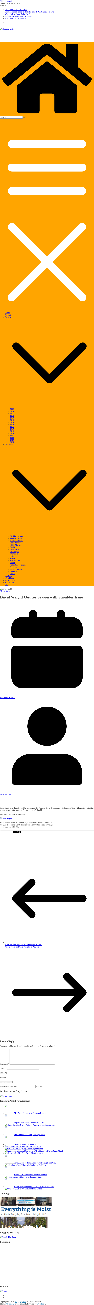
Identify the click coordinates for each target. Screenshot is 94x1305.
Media (12, 558)
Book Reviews (15, 543)
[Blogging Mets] (47, 115)
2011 (12, 413)
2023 (12, 440)
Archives (8, 317)
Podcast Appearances (18, 565)
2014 (12, 420)
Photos (12, 563)
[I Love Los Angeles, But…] (23, 1228)
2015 (12, 422)
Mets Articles (15, 560)
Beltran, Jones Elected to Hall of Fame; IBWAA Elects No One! (29, 12)
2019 (12, 431)
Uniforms (13, 571)
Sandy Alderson (16, 538)
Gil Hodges (14, 552)
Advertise (8, 315)
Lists (11, 556)
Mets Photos (9, 578)
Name (3, 1068)
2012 (12, 416)
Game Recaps (15, 549)
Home (7, 313)
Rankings (13, 567)
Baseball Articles (16, 541)
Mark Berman (5, 794)
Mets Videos (10, 580)
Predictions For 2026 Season (16, 10)
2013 (12, 418)
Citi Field (13, 547)
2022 (12, 438)
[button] (49, 407)
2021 (12, 435)
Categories (9, 444)
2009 (12, 409)
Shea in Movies (16, 569)
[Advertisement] (44, 35)
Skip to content (6, 1)
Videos (12, 574)
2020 (12, 433)
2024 (12, 442)
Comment (4, 1064)
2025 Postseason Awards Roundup (18, 16)
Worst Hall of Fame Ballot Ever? (17, 14)
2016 (12, 424)
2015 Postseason (16, 536)
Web (6, 585)
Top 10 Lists (10, 582)
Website (3, 1077)
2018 (12, 429)
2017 (12, 427)
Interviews (14, 554)
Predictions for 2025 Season (16, 18)
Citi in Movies (15, 545)
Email (3, 1073)
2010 (12, 411)
